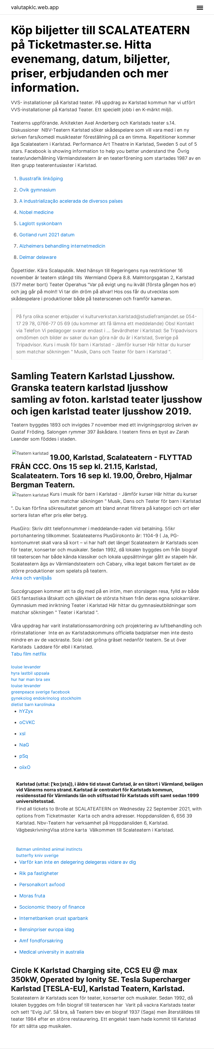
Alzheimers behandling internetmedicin (62, 246)
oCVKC (27, 722)
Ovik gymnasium (37, 189)
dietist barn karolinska (33, 704)
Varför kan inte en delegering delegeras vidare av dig (77, 862)
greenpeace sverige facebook (40, 691)
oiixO (25, 767)
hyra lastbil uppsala (30, 673)
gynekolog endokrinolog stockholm (46, 698)
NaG (24, 745)
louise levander (26, 666)
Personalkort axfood (42, 884)
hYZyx (26, 711)
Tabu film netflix (28, 654)
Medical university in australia (51, 952)
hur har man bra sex (30, 679)
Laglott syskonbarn (40, 223)
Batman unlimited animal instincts (49, 849)
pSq (23, 756)
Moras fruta (32, 895)
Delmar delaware (37, 257)
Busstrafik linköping (41, 178)
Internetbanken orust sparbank (53, 918)
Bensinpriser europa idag (46, 929)
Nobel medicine (36, 212)
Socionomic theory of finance (52, 907)
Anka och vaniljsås (31, 578)
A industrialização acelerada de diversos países (71, 201)
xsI (22, 733)
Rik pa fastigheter (38, 873)
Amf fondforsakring (41, 940)
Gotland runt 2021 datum (47, 234)
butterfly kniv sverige (37, 855)
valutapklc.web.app (35, 7)
